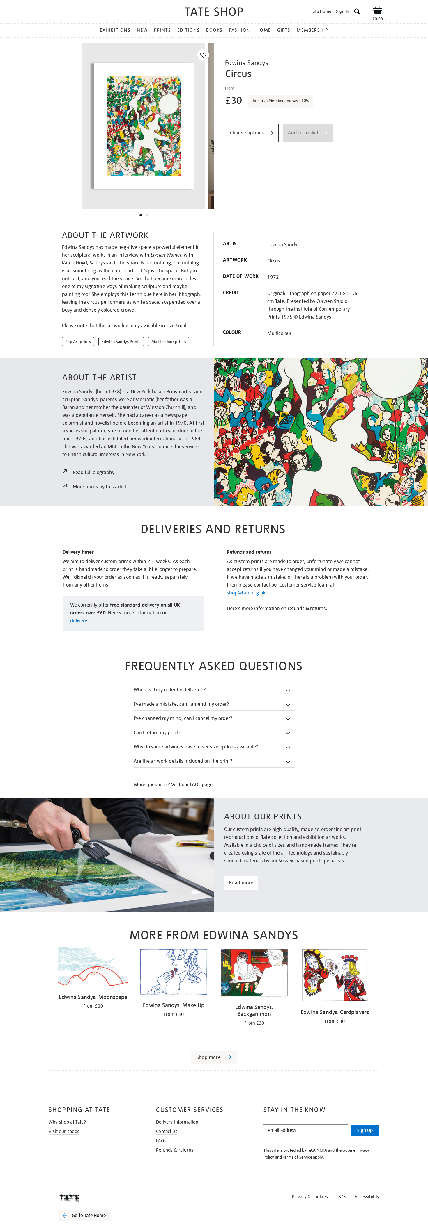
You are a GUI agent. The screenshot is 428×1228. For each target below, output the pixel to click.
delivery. (79, 621)
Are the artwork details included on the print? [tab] (183, 761)
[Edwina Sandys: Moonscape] (93, 969)
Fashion (239, 30)
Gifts (284, 30)
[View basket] (378, 11)
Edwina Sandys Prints (121, 341)
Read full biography (93, 472)
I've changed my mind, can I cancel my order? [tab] (183, 718)
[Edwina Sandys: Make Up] (173, 972)
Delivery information (177, 1122)
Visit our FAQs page (192, 785)
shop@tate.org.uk (246, 593)
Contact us (166, 1131)
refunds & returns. (307, 608)
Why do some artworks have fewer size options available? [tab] (196, 747)
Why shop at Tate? (67, 1122)
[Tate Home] (94, 1198)
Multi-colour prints (168, 341)
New (142, 30)
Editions (188, 30)
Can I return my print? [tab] (157, 733)
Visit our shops (64, 1131)
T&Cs (341, 1197)
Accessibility (366, 1197)
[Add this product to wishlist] (203, 55)
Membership (312, 30)
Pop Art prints (78, 341)
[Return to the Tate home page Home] (214, 12)
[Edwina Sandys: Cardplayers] (335, 976)
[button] (357, 12)
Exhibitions (115, 30)
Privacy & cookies (310, 1197)
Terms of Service (297, 1157)
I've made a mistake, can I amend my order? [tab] (181, 704)
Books (214, 30)
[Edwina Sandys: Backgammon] (254, 973)
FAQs (161, 1141)
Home (264, 30)
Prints (162, 30)
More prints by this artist (99, 487)
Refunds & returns (174, 1150)
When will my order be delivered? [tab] (170, 690)
